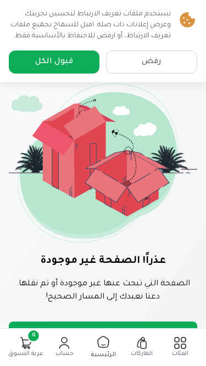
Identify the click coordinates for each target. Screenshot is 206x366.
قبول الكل (54, 62)
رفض (152, 62)
